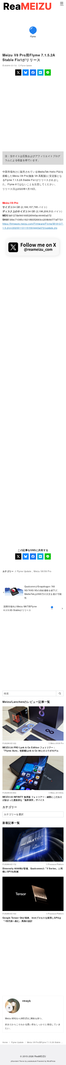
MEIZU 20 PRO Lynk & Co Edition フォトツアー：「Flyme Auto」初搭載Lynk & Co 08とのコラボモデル (30, 749)
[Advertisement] (33, 113)
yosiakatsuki (32, 1061)
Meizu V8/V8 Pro (42, 571)
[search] (60, 693)
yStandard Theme (18, 1061)
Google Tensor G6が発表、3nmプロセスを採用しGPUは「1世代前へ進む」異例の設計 (31, 919)
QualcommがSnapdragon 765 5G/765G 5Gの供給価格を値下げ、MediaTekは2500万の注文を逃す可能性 (43, 592)
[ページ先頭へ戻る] (9, 1008)
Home (5, 1042)
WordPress (51, 1061)
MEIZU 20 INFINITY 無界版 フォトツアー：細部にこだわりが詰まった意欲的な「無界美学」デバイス (32, 798)
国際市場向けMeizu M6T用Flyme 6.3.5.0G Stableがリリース (20, 608)
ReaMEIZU (40, 1056)
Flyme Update (26, 65)
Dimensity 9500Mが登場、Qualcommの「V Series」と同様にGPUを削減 (32, 870)
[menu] (61, 3)
